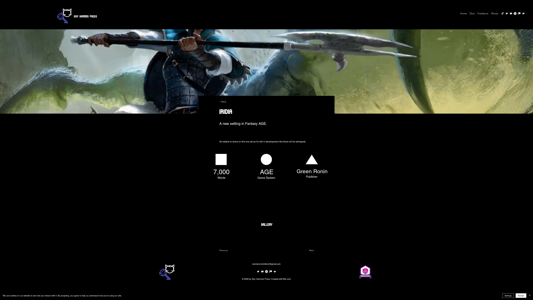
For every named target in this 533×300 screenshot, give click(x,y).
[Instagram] (515, 13)
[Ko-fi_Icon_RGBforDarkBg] (523, 13)
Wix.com (287, 279)
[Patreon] (519, 13)
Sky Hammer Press (85, 16)
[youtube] (511, 13)
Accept (521, 295)
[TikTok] (502, 13)
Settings (508, 295)
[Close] (529, 295)
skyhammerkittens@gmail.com (266, 264)
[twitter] (506, 13)
